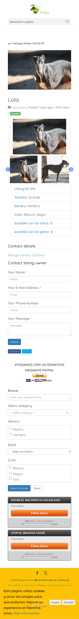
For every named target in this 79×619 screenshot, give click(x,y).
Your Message (19, 318)
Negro (18, 474)
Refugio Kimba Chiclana (26, 255)
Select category (20, 406)
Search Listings (19, 488)
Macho (18, 429)
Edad (12, 445)
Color (12, 460)
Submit (14, 342)
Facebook (14, 351)
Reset (37, 488)
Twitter (26, 351)
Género (13, 421)
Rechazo (69, 602)
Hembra (19, 435)
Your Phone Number (23, 303)
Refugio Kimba (22, 43)
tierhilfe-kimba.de (47, 580)
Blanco (18, 468)
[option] (39, 136)
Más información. (26, 613)
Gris (16, 479)
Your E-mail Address (24, 288)
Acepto (55, 602)
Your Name (17, 272)
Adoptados (18, 107)
